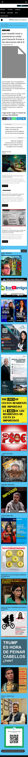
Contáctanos (4, 16)
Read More (5, 185)
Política (8, 30)
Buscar (2, 249)
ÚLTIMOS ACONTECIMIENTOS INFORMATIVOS (13, 751)
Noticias (2, 9)
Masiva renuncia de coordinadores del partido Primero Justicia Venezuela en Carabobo (13, 195)
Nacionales (8, 190)
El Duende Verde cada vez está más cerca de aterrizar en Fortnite (12, 176)
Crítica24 (2, 12)
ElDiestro (17, 9)
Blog (16, 12)
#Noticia (4, 30)
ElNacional (10, 12)
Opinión (8, 210)
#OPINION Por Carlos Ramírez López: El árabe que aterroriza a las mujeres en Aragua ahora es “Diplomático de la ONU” (14, 231)
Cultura (10, 9)
